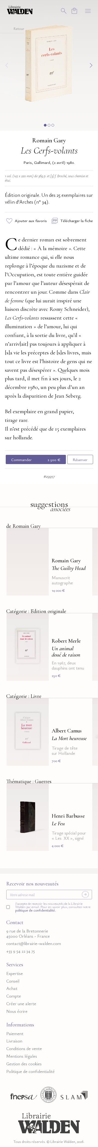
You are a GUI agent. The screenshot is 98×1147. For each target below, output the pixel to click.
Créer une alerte (21, 1004)
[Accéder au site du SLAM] (74, 1096)
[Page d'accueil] (49, 1122)
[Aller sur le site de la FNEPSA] (22, 1096)
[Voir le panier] (74, 11)
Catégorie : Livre (23, 696)
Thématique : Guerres (28, 781)
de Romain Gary (23, 526)
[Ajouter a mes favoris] (41, 535)
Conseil (12, 981)
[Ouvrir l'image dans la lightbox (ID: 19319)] (49, 64)
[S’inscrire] (85, 894)
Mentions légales (21, 1056)
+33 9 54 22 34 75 (20, 951)
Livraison (14, 1041)
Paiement (14, 1033)
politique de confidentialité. (35, 910)
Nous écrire (16, 1011)
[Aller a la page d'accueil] (19, 9)
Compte (13, 996)
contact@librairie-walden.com (33, 943)
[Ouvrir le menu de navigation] (88, 11)
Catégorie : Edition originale (36, 611)
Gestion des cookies (24, 1064)
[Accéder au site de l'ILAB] (48, 1096)
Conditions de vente (24, 1048)
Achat (11, 988)
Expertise (14, 973)
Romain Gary (49, 140)
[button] (45, 125)
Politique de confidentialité (30, 1071)
